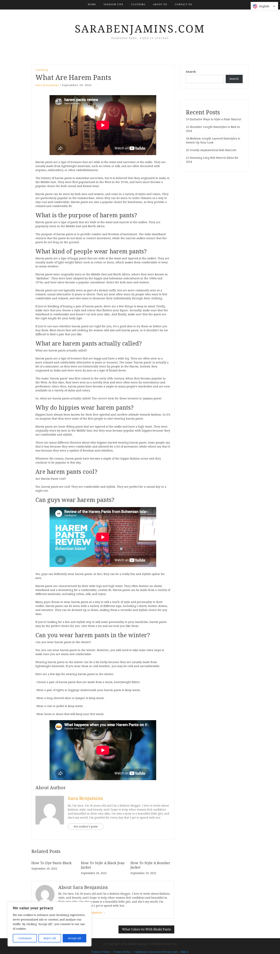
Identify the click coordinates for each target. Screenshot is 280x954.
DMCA (185, 951)
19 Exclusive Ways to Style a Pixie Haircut (213, 119)
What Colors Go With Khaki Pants (146, 929)
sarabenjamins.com (140, 29)
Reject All (50, 938)
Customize (25, 938)
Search (191, 71)
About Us (160, 4)
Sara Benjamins (47, 85)
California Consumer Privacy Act (155, 951)
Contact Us (183, 4)
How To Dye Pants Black (51, 863)
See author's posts (86, 826)
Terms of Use (122, 951)
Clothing (138, 4)
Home (92, 4)
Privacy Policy (100, 951)
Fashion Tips (113, 4)
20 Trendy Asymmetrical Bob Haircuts (211, 150)
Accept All (74, 938)
